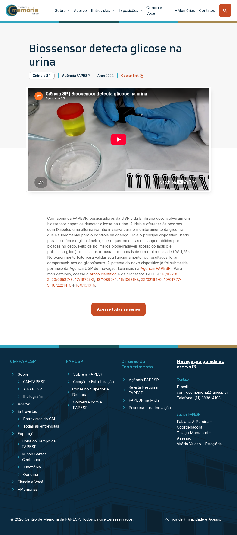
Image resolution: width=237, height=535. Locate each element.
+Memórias (185, 10)
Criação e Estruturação (93, 381)
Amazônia (32, 467)
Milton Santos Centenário (34, 457)
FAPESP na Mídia (144, 400)
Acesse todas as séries (118, 309)
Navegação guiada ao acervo (200, 364)
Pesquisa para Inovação (150, 407)
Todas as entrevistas (41, 426)
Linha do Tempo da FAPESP (39, 444)
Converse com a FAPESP (87, 405)
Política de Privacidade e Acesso (193, 519)
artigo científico (103, 274)
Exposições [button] (128, 10)
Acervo (80, 10)
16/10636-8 (129, 279)
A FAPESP (32, 389)
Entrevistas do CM (39, 418)
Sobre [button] (61, 10)
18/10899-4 (107, 279)
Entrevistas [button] (101, 10)
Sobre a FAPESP (88, 374)
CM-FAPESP (34, 381)
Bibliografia (33, 396)
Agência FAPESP (155, 268)
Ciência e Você (154, 10)
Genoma (30, 474)
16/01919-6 (85, 285)
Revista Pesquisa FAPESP (143, 390)
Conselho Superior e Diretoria (90, 392)
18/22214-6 (61, 285)
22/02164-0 (151, 279)
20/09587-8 (62, 279)
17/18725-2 (84, 279)
